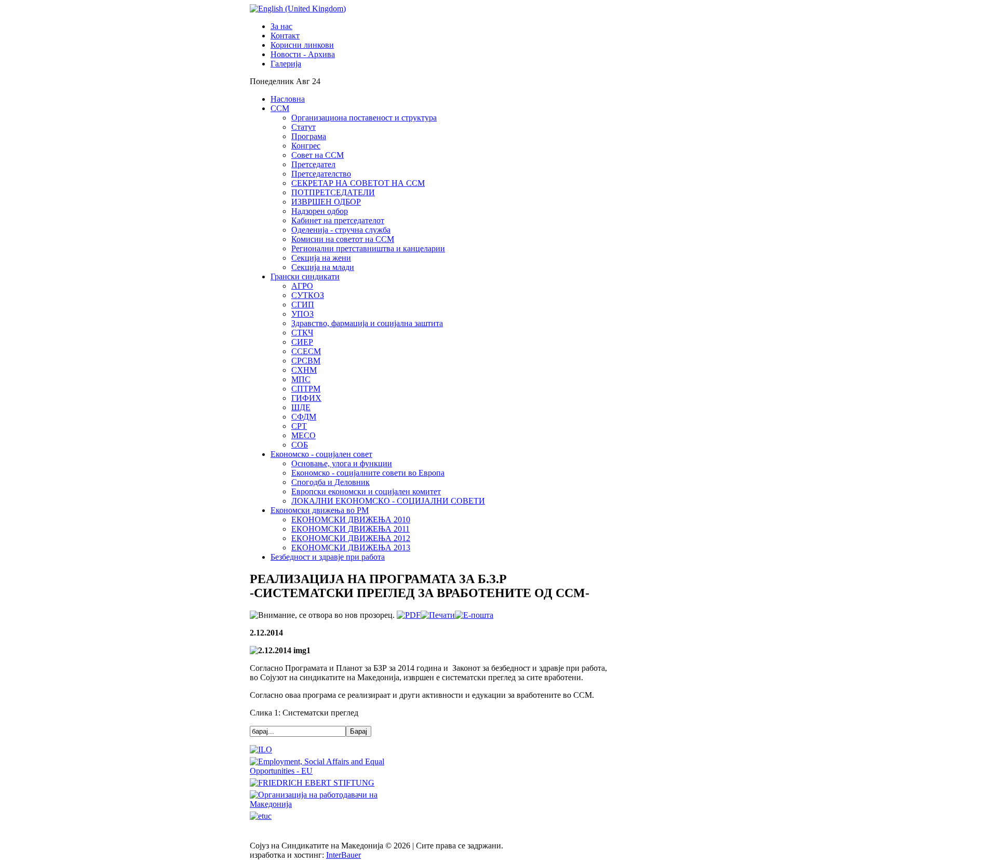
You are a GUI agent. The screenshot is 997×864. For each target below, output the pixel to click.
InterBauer (343, 855)
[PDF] (409, 615)
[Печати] (438, 615)
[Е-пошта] (474, 615)
